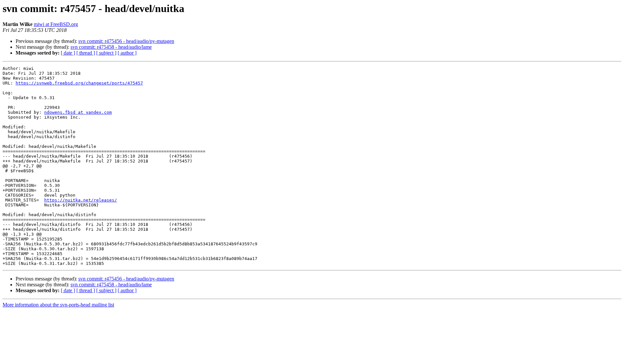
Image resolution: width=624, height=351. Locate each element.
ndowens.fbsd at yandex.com (78, 112)
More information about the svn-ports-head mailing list (58, 304)
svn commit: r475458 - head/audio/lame (111, 47)
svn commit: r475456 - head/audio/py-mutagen (126, 41)
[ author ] (127, 53)
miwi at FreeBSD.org (56, 24)
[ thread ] (85, 53)
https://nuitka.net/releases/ (80, 200)
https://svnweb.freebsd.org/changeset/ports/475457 (79, 83)
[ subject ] (106, 53)
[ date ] (68, 53)
